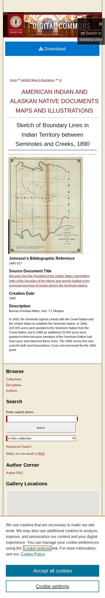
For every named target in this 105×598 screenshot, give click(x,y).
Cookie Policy (33, 554)
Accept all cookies (52, 570)
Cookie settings (37, 548)
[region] (52, 557)
